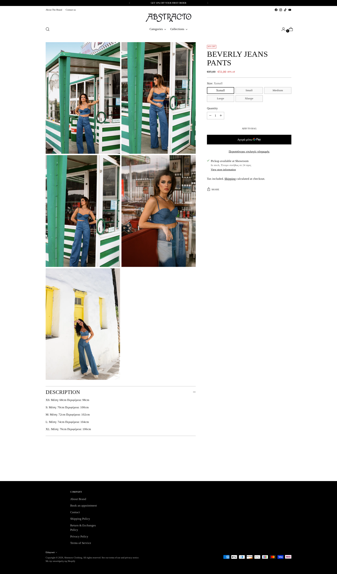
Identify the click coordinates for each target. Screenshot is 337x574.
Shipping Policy (80, 518)
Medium (278, 90)
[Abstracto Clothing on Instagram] (280, 9)
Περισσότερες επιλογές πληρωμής (249, 151)
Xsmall (220, 90)
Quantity (212, 108)
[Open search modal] (47, 29)
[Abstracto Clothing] (168, 18)
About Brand (78, 499)
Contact (75, 512)
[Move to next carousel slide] (288, 469)
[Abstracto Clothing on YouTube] (289, 9)
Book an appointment (83, 505)
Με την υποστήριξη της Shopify (60, 561)
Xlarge (249, 98)
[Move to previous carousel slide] (280, 469)
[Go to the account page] (282, 29)
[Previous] (129, 3)
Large (220, 98)
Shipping (230, 178)
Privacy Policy (79, 536)
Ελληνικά (50, 552)
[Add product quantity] (210, 115)
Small (249, 90)
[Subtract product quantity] (221, 115)
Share (215, 189)
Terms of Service (80, 543)
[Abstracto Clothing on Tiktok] (285, 9)
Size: (215, 83)
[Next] (208, 3)
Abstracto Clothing (73, 557)
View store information (223, 169)
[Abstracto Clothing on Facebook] (276, 9)
